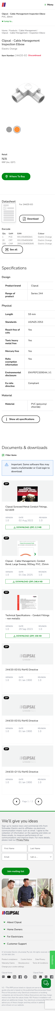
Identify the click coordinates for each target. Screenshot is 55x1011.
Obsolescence (23, 963)
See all (13, 249)
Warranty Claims (8, 963)
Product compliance (9, 959)
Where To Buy (17, 176)
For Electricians (15, 936)
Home (4, 30)
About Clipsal (14, 922)
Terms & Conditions (40, 963)
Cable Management (28, 30)
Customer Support (17, 943)
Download (33, 218)
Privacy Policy (22, 840)
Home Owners (14, 929)
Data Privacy (40, 959)
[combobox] (40, 857)
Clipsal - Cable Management (15, 33)
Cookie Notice (26, 959)
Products (13, 30)
